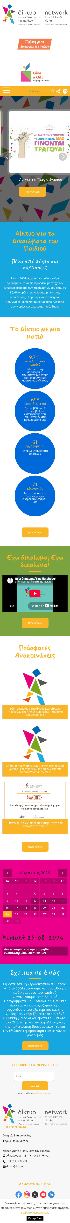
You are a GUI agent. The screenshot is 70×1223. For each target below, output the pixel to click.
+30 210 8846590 (16, 1161)
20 (44, 907)
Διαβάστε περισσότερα (35, 1212)
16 (7, 907)
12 (35, 901)
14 (53, 901)
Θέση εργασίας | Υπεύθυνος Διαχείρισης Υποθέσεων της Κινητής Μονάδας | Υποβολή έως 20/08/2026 (35, 712)
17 (16, 907)
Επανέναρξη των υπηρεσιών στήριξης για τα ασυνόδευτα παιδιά (35, 824)
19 (35, 907)
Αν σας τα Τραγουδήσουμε (36, 180)
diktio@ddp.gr (14, 1166)
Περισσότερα (28, 191)
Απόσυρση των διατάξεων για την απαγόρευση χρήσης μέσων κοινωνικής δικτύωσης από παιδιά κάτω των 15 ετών (35, 769)
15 (62, 901)
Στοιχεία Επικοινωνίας (16, 1135)
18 (25, 907)
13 (44, 901)
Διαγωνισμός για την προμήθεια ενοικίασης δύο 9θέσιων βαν (27, 951)
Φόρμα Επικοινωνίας (15, 1141)
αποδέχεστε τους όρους (42, 1093)
